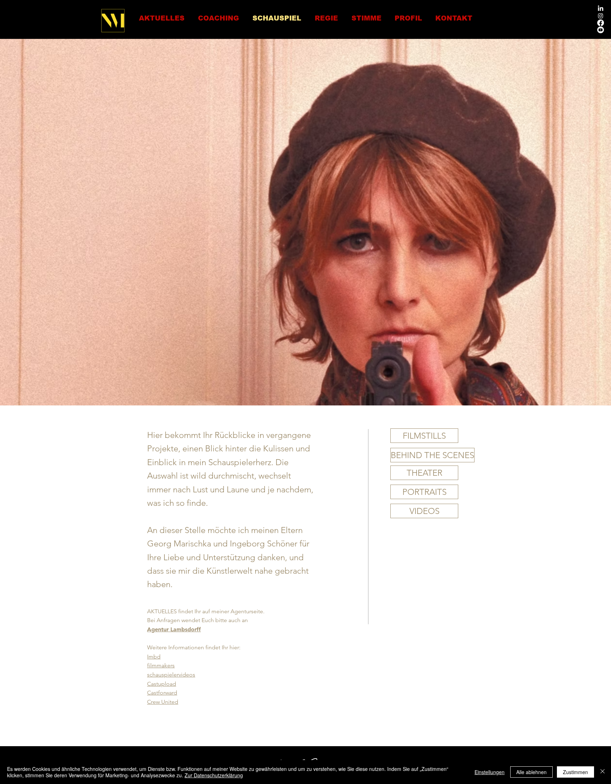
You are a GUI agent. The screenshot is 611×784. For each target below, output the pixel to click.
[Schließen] (602, 772)
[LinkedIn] (600, 8)
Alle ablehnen (531, 772)
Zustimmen (575, 772)
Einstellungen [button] (490, 772)
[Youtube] (600, 30)
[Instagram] (600, 15)
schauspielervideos (171, 674)
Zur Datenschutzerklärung (214, 775)
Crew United (162, 701)
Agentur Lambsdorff (174, 629)
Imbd (154, 656)
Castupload (161, 683)
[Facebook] (600, 22)
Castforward (162, 692)
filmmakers (161, 665)
